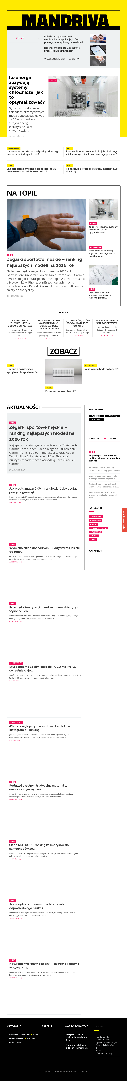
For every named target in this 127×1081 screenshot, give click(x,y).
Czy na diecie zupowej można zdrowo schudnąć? (20, 323)
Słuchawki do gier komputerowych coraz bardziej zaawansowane (49, 324)
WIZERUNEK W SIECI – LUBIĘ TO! (61, 58)
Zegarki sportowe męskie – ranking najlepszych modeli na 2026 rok (42, 433)
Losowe (113, 439)
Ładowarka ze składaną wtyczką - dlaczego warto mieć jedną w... (102, 253)
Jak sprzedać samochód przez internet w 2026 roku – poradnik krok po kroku (31, 170)
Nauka (53, 81)
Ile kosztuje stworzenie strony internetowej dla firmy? (92, 170)
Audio (49, 388)
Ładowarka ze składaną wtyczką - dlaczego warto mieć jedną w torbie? (33, 153)
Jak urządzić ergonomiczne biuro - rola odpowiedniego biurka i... (36, 906)
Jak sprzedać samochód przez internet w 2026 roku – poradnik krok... (103, 495)
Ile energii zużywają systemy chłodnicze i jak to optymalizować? (27, 90)
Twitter (113, 416)
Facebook (96, 416)
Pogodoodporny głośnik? (60, 391)
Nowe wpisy (94, 439)
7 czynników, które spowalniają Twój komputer (78, 323)
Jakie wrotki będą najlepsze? (101, 369)
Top (104, 439)
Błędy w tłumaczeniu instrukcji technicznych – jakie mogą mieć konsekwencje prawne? (92, 153)
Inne (69, 148)
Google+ (96, 419)
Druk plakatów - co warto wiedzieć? (107, 321)
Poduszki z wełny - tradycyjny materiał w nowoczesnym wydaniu (38, 787)
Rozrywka (90, 366)
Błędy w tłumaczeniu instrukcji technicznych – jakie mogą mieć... (101, 295)
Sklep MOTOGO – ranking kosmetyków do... (76, 1037)
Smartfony (13, 148)
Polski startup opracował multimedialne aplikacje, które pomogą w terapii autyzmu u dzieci (63, 39)
